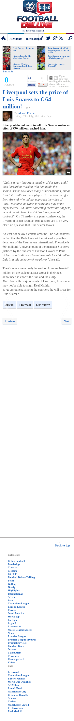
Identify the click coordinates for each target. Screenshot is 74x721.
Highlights (15, 38)
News (11, 632)
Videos (11, 662)
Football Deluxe (37, 14)
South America (16, 613)
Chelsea (12, 701)
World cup (14, 616)
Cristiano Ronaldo (18, 694)
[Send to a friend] (56, 78)
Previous (10, 321)
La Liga (12, 619)
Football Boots (16, 646)
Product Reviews (17, 642)
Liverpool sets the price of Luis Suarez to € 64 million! (35, 99)
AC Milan (13, 685)
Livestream (14, 626)
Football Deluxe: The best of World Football (3, 37)
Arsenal (12, 698)
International (34, 38)
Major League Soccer (20, 629)
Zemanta (8, 71)
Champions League (18, 603)
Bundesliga (14, 564)
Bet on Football (16, 560)
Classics (12, 567)
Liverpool (25, 304)
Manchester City (17, 691)
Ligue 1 (12, 623)
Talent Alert (14, 652)
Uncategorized (16, 659)
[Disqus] (37, 384)
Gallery (12, 583)
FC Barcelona (15, 707)
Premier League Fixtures (22, 639)
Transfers (13, 655)
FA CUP (12, 574)
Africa (11, 596)
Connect (52, 37)
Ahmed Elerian (26, 113)
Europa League (16, 606)
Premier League (17, 636)
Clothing (13, 570)
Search (70, 37)
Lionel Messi (15, 688)
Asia (10, 600)
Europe (12, 610)
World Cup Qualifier (19, 681)
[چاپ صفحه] (51, 78)
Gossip (11, 587)
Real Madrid (15, 711)
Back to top (62, 545)
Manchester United (18, 704)
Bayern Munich (16, 678)
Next (66, 321)
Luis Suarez (43, 304)
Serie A (12, 649)
